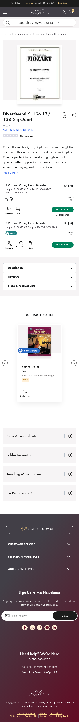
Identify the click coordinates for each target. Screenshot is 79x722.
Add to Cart (63, 209)
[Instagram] (39, 628)
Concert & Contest (48, 34)
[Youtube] (47, 628)
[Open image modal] (39, 76)
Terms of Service (26, 713)
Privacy (43, 713)
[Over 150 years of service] (39, 529)
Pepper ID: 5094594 (15, 189)
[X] (32, 628)
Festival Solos (30, 366)
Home (6, 34)
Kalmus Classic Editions (18, 129)
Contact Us (28, 2)
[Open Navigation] (5, 12)
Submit (65, 615)
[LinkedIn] (54, 628)
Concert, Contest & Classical (37, 34)
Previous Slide (5, 363)
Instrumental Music (21, 34)
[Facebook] (25, 628)
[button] (39, 73)
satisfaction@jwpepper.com (39, 666)
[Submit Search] (8, 23)
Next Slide (74, 363)
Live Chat (62, 2)
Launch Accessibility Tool (54, 716)
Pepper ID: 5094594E (16, 227)
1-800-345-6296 (39, 659)
